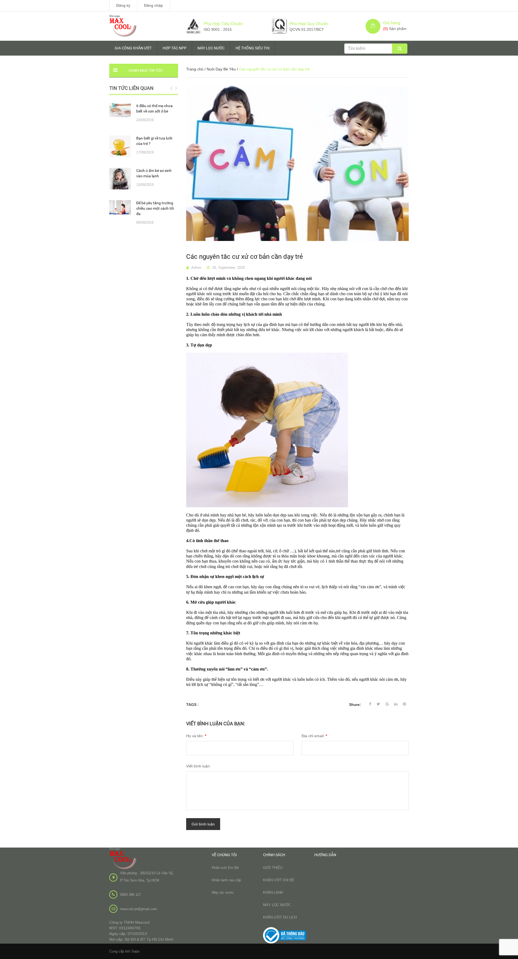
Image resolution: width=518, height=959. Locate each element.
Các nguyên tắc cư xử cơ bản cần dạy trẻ (244, 256)
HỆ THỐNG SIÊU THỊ (253, 48)
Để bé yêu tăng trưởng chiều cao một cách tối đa (155, 208)
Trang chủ (194, 69)
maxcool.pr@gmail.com (138, 909)
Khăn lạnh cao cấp (226, 880)
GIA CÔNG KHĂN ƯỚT (133, 48)
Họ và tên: (196, 736)
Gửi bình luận (203, 824)
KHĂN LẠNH (273, 892)
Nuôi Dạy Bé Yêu (221, 69)
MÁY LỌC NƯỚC (210, 48)
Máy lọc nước (223, 892)
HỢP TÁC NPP (174, 48)
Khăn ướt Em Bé (225, 868)
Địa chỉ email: (314, 736)
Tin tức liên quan (131, 88)
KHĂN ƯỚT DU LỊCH (280, 917)
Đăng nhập (153, 5)
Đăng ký (123, 5)
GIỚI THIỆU (272, 868)
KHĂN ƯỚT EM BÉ (278, 880)
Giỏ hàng (391, 22)
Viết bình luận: (198, 766)
